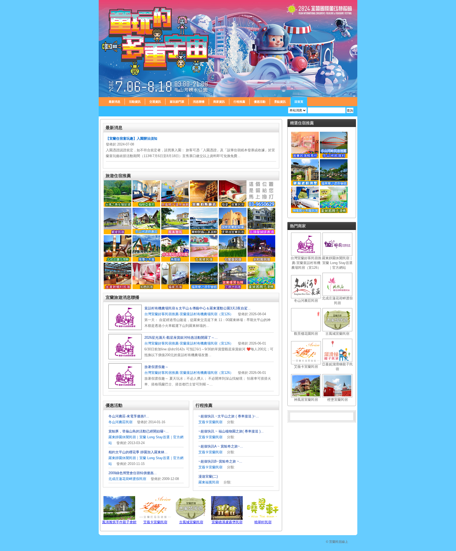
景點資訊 (280, 101)
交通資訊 (155, 101)
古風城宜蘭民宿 (191, 522)
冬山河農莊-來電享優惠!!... (128, 416)
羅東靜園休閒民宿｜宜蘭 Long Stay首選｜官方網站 (337, 263)
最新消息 (114, 101)
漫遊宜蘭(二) (208, 476)
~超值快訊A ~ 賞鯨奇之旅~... (220, 446)
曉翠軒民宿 (263, 522)
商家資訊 (219, 101)
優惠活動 (259, 101)
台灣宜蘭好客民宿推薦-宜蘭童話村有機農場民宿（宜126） (188, 314)
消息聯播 (199, 101)
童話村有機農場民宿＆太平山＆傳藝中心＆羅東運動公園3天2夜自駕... (197, 308)
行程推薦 (239, 101)
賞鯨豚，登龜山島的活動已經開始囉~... (138, 431)
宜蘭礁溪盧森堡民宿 (227, 522)
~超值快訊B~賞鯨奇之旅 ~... (220, 461)
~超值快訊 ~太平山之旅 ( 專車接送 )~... (228, 416)
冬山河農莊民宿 (120, 422)
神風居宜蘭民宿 (306, 400)
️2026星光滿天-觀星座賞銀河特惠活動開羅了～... (181, 338)
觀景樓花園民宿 (306, 334)
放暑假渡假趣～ (156, 367)
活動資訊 (135, 101)
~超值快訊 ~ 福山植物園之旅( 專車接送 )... (231, 431)
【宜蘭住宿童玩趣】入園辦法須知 (131, 138)
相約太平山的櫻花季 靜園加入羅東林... (138, 452)
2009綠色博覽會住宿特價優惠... (132, 473)
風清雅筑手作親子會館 (119, 522)
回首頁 (298, 101)
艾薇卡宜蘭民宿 (210, 422)
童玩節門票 (177, 101)
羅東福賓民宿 (209, 482)
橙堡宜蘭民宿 (337, 400)
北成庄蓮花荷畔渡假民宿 (127, 479)
